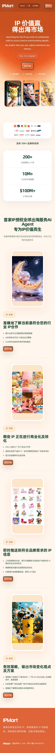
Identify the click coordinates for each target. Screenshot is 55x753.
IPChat (22, 6)
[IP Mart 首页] (8, 5)
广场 (28, 6)
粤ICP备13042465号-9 (35, 743)
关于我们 (35, 6)
